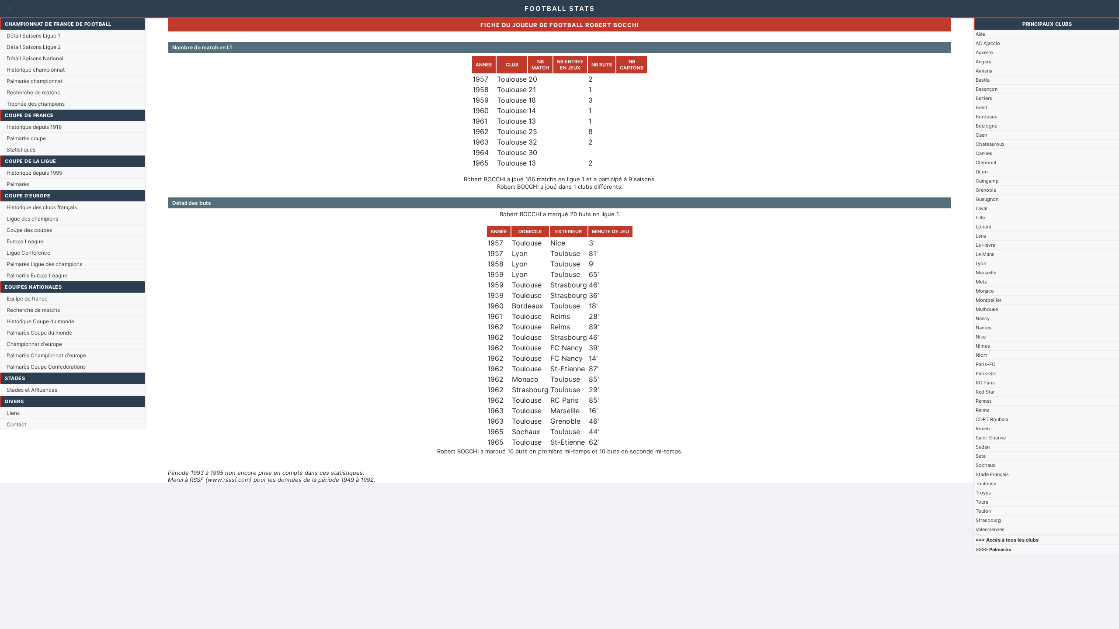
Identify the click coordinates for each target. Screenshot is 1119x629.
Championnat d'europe (34, 344)
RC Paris (985, 383)
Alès (980, 34)
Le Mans (985, 254)
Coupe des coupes (29, 230)
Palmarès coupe (26, 138)
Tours (982, 502)
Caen (981, 135)
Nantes (983, 328)
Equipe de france (27, 298)
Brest (981, 107)
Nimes (983, 346)
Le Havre (985, 245)
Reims (983, 410)
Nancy (983, 318)
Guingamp (987, 181)
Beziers (984, 98)
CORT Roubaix (992, 419)
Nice (981, 337)
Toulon (983, 511)
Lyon (981, 263)
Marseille (986, 273)
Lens (981, 236)
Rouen (983, 428)
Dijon (981, 172)
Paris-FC (985, 364)
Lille (980, 217)
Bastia (983, 80)
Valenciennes (990, 529)
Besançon (986, 89)
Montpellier (988, 300)
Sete (981, 456)
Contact (16, 424)
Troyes (983, 493)
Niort (981, 355)
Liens (13, 413)
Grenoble (986, 190)
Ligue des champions (32, 218)
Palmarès (18, 184)
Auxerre (984, 52)
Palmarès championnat (35, 81)
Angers (983, 62)
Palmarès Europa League (37, 275)
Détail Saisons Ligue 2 (34, 47)
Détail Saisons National (35, 58)
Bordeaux (986, 117)
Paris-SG (986, 373)
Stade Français (992, 474)
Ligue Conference (28, 252)
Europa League (25, 241)
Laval (981, 208)
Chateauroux (990, 144)
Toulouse (986, 483)
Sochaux (985, 465)
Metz (981, 282)
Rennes (984, 401)
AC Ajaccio (988, 43)
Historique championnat (36, 69)
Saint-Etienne (991, 438)
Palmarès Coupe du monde (39, 332)
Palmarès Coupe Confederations (46, 366)
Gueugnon (987, 199)
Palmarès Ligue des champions (44, 264)
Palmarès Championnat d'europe (46, 355)
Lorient (983, 227)
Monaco (985, 291)
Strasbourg (988, 520)
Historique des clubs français (42, 207)
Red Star (985, 392)
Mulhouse (987, 309)
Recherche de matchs (33, 92)
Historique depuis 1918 (34, 127)
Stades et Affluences (32, 390)
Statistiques (21, 149)
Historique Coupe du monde (40, 321)
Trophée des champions (36, 103)
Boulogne (986, 126)
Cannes (984, 153)
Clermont (986, 162)
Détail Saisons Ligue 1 (33, 35)
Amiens (984, 71)
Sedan (983, 447)
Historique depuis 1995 (34, 172)
